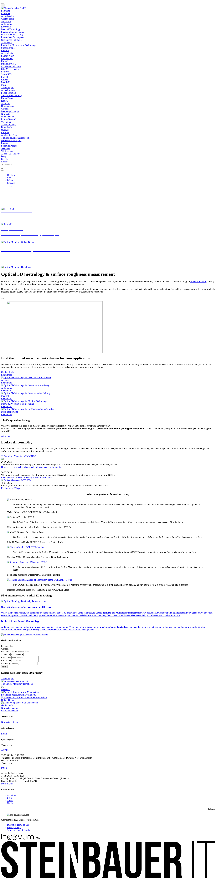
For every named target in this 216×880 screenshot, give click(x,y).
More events (7, 783)
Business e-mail (8, 651)
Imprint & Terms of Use (18, 825)
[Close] (2, 298)
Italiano (10, 180)
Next (4, 667)
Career (10, 800)
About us (11, 795)
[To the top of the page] (2, 3)
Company (5, 663)
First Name (6, 657)
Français (11, 183)
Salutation (5, 654)
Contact (10, 803)
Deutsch (11, 175)
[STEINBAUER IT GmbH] (108, 877)
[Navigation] (3, 5)
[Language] (2, 170)
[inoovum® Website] (20, 839)
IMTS (4, 768)
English (10, 177)
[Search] (2, 168)
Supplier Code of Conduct (19, 830)
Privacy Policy (14, 827)
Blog (9, 798)
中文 (9, 185)
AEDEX (5, 750)
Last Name (6, 660)
